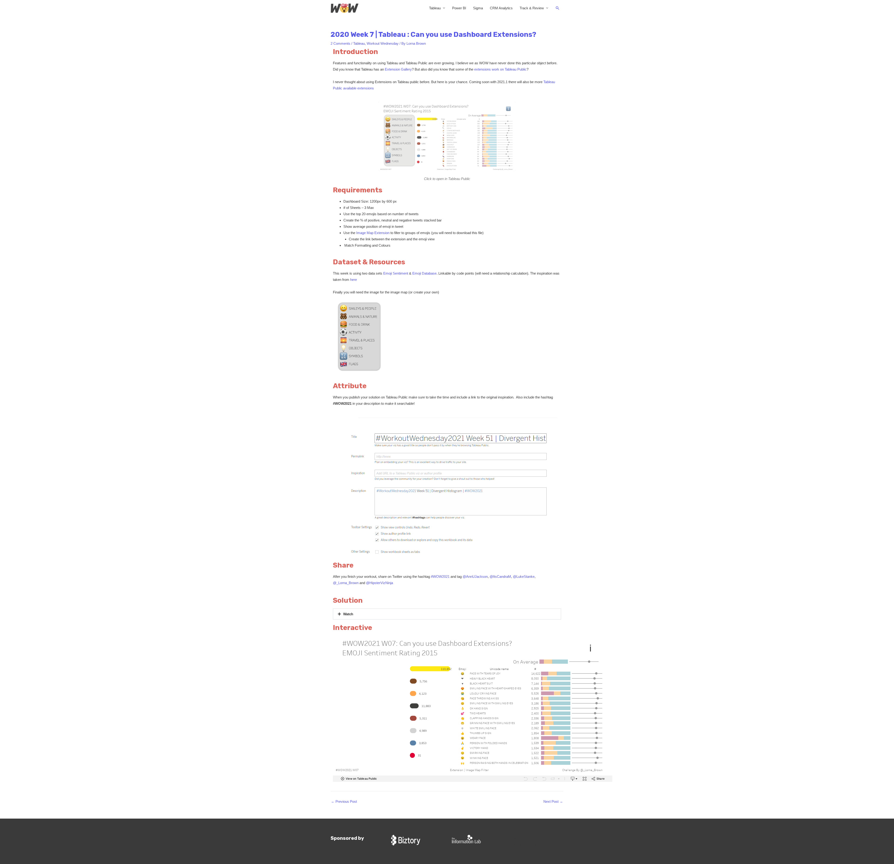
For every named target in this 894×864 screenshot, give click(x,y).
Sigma (478, 8)
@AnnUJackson (475, 576)
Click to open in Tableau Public (447, 179)
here (353, 280)
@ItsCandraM (500, 576)
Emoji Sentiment (395, 273)
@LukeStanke (524, 576)
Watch (348, 614)
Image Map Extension (372, 233)
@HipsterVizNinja (379, 583)
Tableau (435, 8)
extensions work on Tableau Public (500, 69)
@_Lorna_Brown (346, 583)
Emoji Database (424, 273)
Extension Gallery (398, 69)
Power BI (459, 8)
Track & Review (532, 8)
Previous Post (344, 801)
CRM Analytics (501, 8)
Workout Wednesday (383, 43)
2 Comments (340, 43)
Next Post (553, 801)
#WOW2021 (440, 576)
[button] (557, 8)
